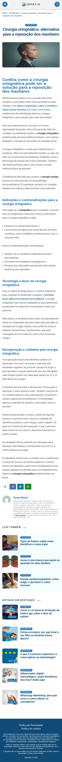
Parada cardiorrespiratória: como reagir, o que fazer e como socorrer (39, 582)
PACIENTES (14, 13)
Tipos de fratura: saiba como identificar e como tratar (36, 543)
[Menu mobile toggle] (4, 4)
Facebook (13, 486)
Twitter (20, 486)
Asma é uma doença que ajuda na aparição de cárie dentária (40, 562)
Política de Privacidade (31, 725)
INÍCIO (4, 13)
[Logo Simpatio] (31, 4)
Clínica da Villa (20, 515)
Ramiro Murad (20, 497)
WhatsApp (28, 486)
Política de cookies (31, 728)
